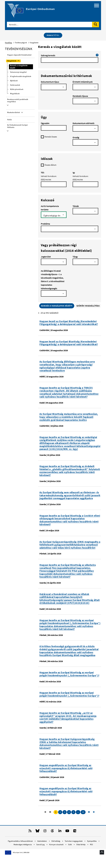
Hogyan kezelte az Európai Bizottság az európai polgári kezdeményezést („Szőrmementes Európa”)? (69, 674)
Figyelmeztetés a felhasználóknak (20, 841)
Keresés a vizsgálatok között (18, 66)
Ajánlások (14, 80)
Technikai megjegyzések (74, 841)
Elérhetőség (56, 841)
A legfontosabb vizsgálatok (20, 76)
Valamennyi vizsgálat (18, 72)
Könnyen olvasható (56, 844)
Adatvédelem (42, 841)
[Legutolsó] (94, 812)
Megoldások (15, 93)
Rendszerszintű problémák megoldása (17, 100)
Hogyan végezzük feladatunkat (19, 55)
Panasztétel (53, 35)
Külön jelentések (16, 89)
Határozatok (15, 85)
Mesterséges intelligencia (23, 844)
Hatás (9, 119)
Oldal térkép (81, 844)
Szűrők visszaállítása (88, 306)
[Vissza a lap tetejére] (102, 852)
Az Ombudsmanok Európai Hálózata (17, 126)
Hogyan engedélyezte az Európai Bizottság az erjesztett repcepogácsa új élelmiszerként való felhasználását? (65, 768)
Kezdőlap (8, 42)
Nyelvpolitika (92, 841)
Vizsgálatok (11, 61)
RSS (91, 844)
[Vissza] (50, 812)
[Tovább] (89, 812)
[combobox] (53, 88)
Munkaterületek (13, 112)
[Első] (45, 812)
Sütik (70, 844)
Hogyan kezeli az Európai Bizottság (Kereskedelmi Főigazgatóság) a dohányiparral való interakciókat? (68, 323)
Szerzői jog (40, 844)
